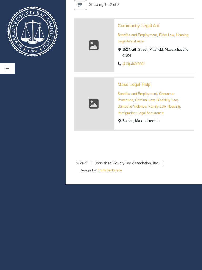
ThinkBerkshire (109, 170)
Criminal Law (144, 100)
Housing (182, 35)
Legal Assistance (131, 41)
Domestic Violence (132, 107)
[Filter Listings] (80, 5)
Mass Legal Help (134, 84)
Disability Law (166, 100)
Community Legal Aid (138, 25)
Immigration (126, 113)
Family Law (156, 107)
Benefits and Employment (137, 35)
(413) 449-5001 (133, 64)
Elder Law (166, 35)
